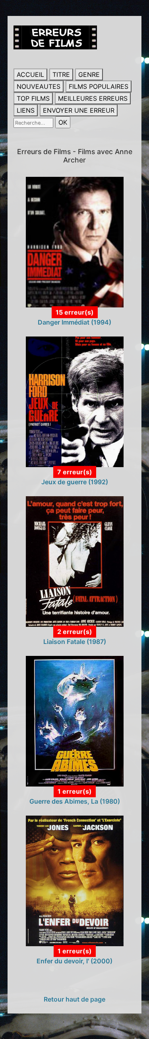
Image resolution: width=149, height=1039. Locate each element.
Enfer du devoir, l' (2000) (74, 961)
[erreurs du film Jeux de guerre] (75, 401)
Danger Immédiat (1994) (74, 322)
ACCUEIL (30, 74)
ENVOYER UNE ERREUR (78, 110)
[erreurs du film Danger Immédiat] (75, 242)
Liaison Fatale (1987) (74, 642)
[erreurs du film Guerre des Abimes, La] (75, 721)
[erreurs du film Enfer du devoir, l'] (75, 880)
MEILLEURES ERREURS (93, 98)
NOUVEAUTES (38, 86)
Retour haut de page (74, 999)
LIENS (26, 110)
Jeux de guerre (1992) (74, 482)
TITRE (61, 74)
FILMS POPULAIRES (98, 86)
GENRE (89, 74)
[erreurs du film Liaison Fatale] (75, 561)
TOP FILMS (33, 98)
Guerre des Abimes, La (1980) (74, 801)
